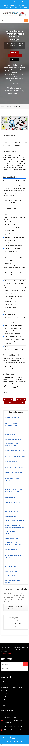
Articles (25, 7)
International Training (13, 485)
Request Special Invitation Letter (14, 403)
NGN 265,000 (14, 59)
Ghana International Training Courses (12, 550)
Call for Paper (21, 399)
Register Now (7, 399)
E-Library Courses (11, 566)
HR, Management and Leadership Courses (12, 418)
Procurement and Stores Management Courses (13, 490)
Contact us (6, 702)
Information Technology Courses (13, 473)
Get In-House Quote (14, 56)
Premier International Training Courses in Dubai (13, 543)
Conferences (10, 507)
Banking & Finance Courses (14, 467)
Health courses (11, 575)
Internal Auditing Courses (14, 430)
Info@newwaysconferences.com (17, 737)
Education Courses (12, 562)
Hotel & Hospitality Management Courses (12, 462)
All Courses (8, 106)
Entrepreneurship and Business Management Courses (14, 526)
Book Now (14, 52)
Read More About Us (6, 653)
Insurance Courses (12, 538)
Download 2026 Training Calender (12, 687)
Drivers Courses (11, 516)
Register (14, 7)
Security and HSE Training (14, 439)
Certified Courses (11, 571)
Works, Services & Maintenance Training (12, 424)
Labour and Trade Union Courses (13, 556)
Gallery (4, 696)
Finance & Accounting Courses (12, 479)
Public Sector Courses (13, 502)
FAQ (20, 7)
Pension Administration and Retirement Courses (14, 451)
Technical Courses (12, 511)
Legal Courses (10, 434)
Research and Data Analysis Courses (14, 581)
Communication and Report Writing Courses (14, 497)
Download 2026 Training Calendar (15, 608)
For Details (15, 626)
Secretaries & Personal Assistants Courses (13, 444)
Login (6, 7)
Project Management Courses (12, 532)
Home (2, 106)
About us (5, 685)
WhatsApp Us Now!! (20, 5)
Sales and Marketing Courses (15, 456)
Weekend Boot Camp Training (15, 520)
